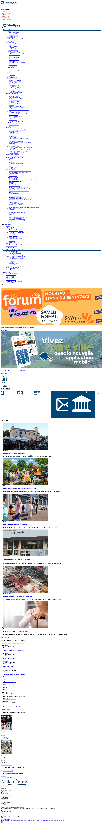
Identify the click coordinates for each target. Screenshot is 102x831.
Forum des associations (9, 658)
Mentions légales (13, 820)
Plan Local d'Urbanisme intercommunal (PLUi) (19, 188)
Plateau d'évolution (13, 254)
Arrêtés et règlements (13, 173)
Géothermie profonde (13, 153)
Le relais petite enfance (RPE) (15, 106)
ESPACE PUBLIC (10, 169)
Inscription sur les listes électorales (16, 88)
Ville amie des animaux (14, 60)
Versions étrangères (5, 9)
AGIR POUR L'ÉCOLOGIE (12, 146)
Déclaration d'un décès (14, 85)
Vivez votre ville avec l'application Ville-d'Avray (14, 370)
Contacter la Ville (37, 820)
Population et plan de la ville (12, 37)
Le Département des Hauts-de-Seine (17, 53)
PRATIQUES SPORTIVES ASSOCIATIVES (16, 266)
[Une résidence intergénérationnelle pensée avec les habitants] (25, 484)
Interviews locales (10, 68)
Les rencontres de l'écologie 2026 (16, 152)
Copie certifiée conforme (14, 100)
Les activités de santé (13, 131)
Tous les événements (5, 709)
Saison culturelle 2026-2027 (12, 273)
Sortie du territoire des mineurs (15, 97)
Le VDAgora (12, 241)
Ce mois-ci (15, 643)
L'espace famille (12, 117)
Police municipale (13, 202)
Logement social (12, 137)
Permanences (12, 75)
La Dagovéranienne (13, 268)
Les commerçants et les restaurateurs (17, 212)
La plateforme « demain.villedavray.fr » (17, 238)
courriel (2, 816)
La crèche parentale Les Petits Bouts (17, 108)
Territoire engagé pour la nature (16, 63)
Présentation (11, 233)
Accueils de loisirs (13, 120)
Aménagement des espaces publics (16, 197)
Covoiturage (11, 161)
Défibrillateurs (12, 143)
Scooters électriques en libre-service (16, 163)
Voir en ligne (3, 738)
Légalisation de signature (14, 101)
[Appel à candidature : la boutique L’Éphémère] (25, 555)
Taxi (10, 166)
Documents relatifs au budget (15, 244)
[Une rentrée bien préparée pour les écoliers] (25, 520)
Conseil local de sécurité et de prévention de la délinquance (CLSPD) (24, 207)
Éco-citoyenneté (12, 148)
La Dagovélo (12, 269)
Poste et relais (12, 213)
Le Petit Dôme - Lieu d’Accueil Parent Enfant (19, 110)
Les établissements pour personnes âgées (18, 130)
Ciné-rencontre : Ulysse (9, 682)
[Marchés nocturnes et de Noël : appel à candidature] (25, 592)
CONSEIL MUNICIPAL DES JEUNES (15, 232)
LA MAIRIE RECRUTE (11, 246)
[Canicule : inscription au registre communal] (25, 627)
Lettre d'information (10, 282)
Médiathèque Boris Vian (11, 277)
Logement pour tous (13, 194)
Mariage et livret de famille (15, 81)
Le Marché (11, 209)
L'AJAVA (11, 126)
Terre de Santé (12, 61)
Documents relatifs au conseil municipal (17, 229)
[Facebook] (5, 380)
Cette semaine (4, 643)
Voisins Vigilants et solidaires (15, 204)
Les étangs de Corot (13, 43)
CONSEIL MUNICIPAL (11, 227)
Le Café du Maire (13, 242)
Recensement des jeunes (14, 91)
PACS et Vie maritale (13, 82)
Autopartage (11, 162)
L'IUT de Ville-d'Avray (14, 125)
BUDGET (8, 243)
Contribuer (56, 820)
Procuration (11, 90)
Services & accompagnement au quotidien (18, 128)
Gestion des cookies (5, 820)
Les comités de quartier (14, 239)
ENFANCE (8, 111)
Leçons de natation (13, 259)
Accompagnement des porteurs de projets (18, 217)
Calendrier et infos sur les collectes (16, 156)
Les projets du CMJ (13, 236)
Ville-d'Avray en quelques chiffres (16, 38)
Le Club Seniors (12, 132)
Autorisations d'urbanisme (14, 186)
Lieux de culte (9, 41)
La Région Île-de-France (14, 55)
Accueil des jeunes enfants (14, 193)
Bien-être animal (12, 182)
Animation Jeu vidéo (9, 666)
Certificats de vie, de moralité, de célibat (17, 98)
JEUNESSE (9, 122)
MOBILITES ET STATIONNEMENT (14, 157)
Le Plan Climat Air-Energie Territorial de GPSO (19, 149)
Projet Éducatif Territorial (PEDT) (16, 121)
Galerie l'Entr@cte (10, 278)
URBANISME (9, 183)
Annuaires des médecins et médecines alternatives (20, 142)
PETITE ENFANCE (10, 102)
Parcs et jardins (12, 45)
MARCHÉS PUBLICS (11, 247)
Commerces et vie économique (13, 208)
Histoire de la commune (14, 32)
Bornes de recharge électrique (15, 164)
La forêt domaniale (13, 46)
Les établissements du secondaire (16, 123)
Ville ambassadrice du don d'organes (17, 62)
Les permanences (12, 136)
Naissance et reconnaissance (15, 80)
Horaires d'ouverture (13, 74)
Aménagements (9, 192)
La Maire (8, 226)
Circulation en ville (13, 167)
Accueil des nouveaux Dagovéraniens (13, 650)
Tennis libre (11, 262)
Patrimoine (8, 31)
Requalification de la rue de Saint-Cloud (17, 198)
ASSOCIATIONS (10, 222)
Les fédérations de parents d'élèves (16, 116)
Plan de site (50, 820)
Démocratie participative (11, 237)
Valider (19, 816)
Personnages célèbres (13, 33)
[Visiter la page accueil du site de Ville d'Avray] (9, 4)
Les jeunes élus (12, 234)
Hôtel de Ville (9, 72)
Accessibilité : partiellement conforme (25, 820)
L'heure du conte (8, 690)
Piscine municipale (13, 252)
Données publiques (10, 67)
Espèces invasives (13, 176)
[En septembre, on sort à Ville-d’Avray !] (25, 449)
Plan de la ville (12, 40)
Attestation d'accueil (13, 96)
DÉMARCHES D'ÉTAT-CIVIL (13, 78)
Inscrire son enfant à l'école (15, 112)
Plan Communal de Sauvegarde (16, 203)
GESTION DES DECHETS (12, 154)
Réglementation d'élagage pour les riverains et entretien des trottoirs (23, 179)
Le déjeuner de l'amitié (14, 133)
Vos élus (11, 228)
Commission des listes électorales (16, 92)
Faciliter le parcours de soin (15, 196)
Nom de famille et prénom (14, 83)
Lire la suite (3, 776)
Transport (11, 158)
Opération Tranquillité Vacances (16, 206)
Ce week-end (10, 643)
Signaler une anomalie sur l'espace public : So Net (20, 171)
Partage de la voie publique (15, 181)
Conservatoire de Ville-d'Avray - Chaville (15, 281)
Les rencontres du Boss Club (15, 218)
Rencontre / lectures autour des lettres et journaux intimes (19, 706)
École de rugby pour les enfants (16, 258)
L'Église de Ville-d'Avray (14, 48)
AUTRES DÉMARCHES (12, 93)
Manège (10, 214)
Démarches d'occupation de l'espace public (18, 172)
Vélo (10, 159)
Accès (10, 76)
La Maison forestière (13, 50)
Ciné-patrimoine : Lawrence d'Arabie (14, 674)
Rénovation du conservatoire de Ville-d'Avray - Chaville (21, 199)
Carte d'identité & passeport (12, 77)
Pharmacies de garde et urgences (16, 141)
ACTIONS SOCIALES (11, 135)
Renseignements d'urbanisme (15, 184)
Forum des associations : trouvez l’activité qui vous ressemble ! (18, 327)
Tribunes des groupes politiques (16, 231)
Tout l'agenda (21, 643)
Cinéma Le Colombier (11, 276)
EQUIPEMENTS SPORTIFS (12, 251)
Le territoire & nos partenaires (12, 51)
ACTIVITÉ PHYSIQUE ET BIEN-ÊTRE (15, 256)
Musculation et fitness (13, 263)
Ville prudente (12, 66)
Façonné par (61, 820)
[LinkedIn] (5, 386)
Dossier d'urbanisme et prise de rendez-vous (18, 187)
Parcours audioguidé (13, 36)
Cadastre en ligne (12, 189)
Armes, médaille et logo (14, 35)
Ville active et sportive (14, 57)
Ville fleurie (11, 58)
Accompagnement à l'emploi (15, 215)
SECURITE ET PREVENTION (13, 201)
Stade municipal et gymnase (15, 253)
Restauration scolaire (13, 115)
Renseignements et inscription (15, 103)
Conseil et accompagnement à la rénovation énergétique (21, 147)
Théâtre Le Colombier (11, 275)
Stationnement (12, 168)
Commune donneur (13, 65)
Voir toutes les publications (6, 765)
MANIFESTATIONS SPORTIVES (14, 267)
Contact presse (45, 820)
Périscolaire (11, 118)
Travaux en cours (12, 174)
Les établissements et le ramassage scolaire (18, 113)
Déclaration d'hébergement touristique (17, 219)
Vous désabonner (6, 819)
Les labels (8, 56)
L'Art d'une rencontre (9, 699)
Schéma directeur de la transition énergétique (18, 151)
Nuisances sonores (13, 178)
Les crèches (11, 105)
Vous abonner (5, 817)
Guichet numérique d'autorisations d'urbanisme (19, 191)
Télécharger (9, 738)
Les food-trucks (12, 210)
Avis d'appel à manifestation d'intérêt (17, 220)
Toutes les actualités (5, 637)
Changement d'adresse (14, 95)
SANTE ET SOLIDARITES (12, 140)
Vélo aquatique (12, 261)
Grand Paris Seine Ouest (14, 52)
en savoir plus (4, 330)
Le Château (11, 47)
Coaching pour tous (13, 257)
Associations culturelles (11, 280)
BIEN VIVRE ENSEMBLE (12, 177)
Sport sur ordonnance (13, 144)
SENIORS (8, 127)
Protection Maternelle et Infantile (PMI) (17, 107)
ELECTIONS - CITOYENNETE (13, 87)
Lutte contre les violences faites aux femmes (18, 138)
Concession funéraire (13, 86)
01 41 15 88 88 (6, 793)
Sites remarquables (10, 42)
